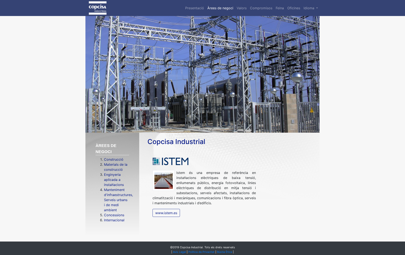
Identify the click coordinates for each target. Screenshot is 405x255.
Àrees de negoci (220, 8)
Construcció (113, 159)
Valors (242, 8)
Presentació (194, 8)
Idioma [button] (309, 8)
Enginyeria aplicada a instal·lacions (114, 179)
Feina (280, 8)
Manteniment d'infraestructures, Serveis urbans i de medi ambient (118, 200)
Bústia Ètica (224, 252)
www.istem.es (166, 213)
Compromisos (261, 8)
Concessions (114, 215)
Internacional (114, 220)
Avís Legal (179, 252)
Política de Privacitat (201, 252)
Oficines (293, 8)
